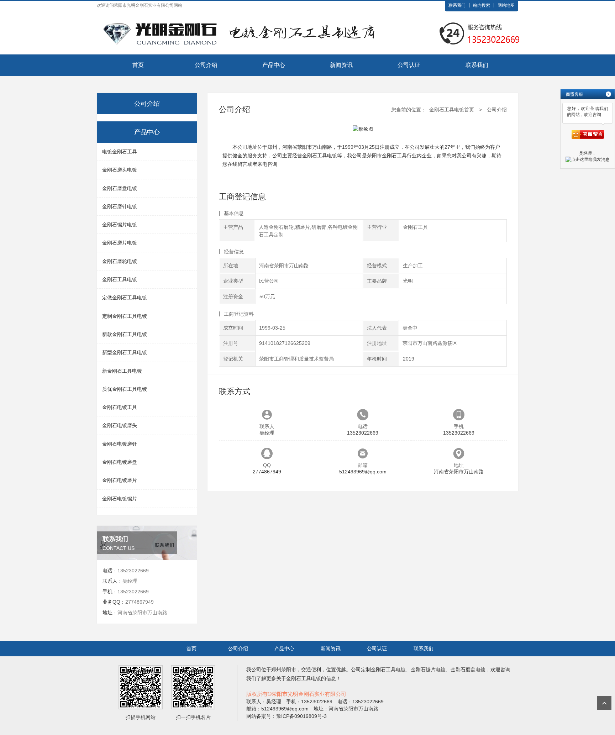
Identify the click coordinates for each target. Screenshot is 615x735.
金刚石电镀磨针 (119, 444)
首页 (138, 65)
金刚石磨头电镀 (119, 170)
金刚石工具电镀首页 (451, 109)
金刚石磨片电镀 (119, 243)
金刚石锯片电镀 (119, 224)
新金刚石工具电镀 (122, 371)
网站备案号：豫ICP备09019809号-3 (286, 716)
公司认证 (409, 65)
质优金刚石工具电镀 (124, 389)
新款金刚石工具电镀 (124, 334)
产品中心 (273, 65)
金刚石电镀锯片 (119, 499)
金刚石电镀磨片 (119, 480)
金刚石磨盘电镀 (119, 188)
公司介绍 (206, 65)
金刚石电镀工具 (119, 407)
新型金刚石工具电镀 (124, 352)
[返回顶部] (604, 703)
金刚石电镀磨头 (119, 425)
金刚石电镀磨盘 (119, 462)
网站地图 (506, 5)
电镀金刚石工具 (119, 151)
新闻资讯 (341, 65)
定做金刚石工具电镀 (124, 297)
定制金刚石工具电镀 (124, 316)
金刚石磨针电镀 (119, 206)
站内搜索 (481, 5)
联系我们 (457, 5)
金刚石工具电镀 (119, 279)
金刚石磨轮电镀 (119, 261)
